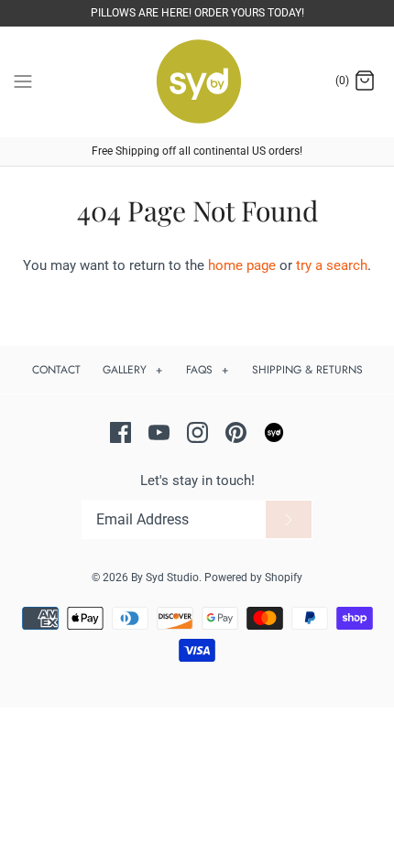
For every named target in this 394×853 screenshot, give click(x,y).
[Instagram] (197, 432)
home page (242, 265)
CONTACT (56, 370)
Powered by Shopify (253, 577)
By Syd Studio (165, 577)
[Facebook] (120, 432)
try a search (331, 265)
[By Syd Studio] (197, 82)
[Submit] (289, 520)
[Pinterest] (235, 432)
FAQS (207, 370)
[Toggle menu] (23, 80)
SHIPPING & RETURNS (307, 370)
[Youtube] (159, 432)
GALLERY (133, 370)
